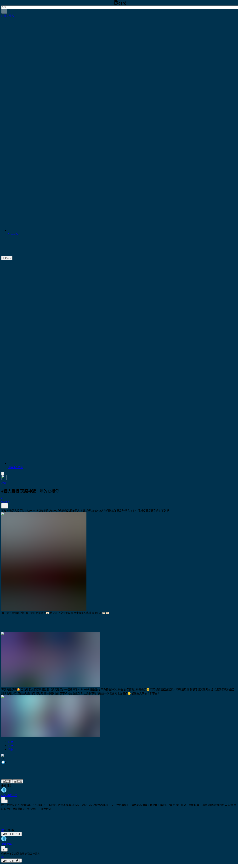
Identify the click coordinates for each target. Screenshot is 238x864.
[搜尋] (4, 11)
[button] (7, 15)
